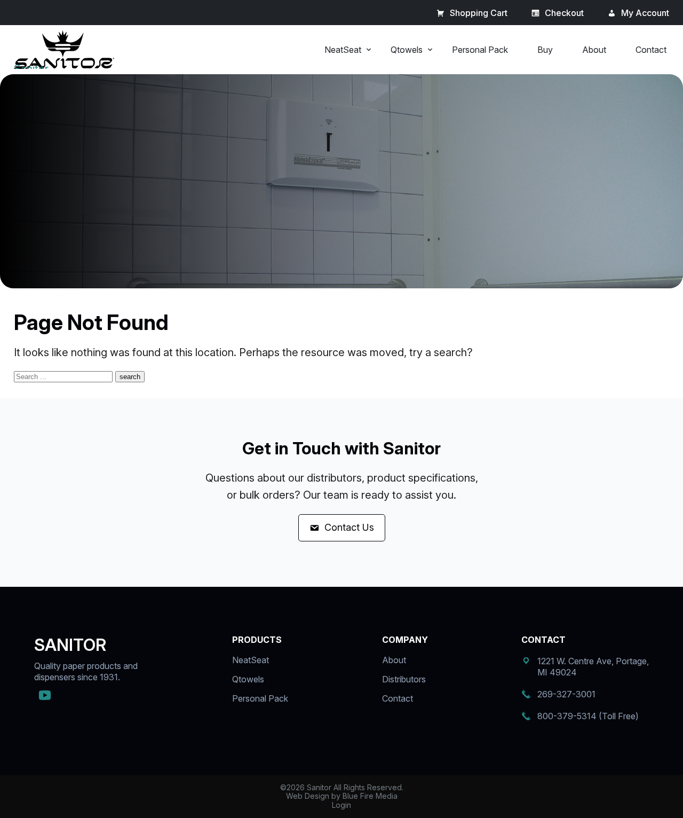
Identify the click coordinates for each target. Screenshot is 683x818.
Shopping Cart (478, 12)
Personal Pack (480, 49)
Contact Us (349, 527)
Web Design (307, 795)
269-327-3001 (566, 694)
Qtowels (407, 49)
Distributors (404, 679)
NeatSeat (342, 49)
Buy (545, 49)
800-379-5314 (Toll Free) (588, 716)
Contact (651, 49)
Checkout (564, 12)
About (594, 49)
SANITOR (70, 644)
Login (341, 804)
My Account (645, 12)
